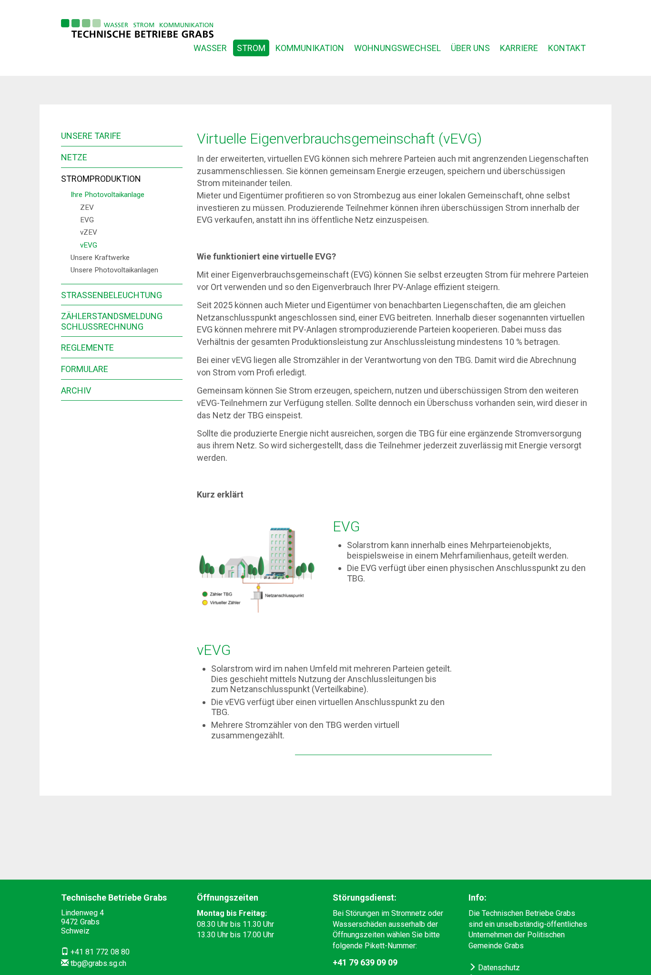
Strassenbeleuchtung (111, 295)
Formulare (84, 369)
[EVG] (257, 573)
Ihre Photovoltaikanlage (107, 194)
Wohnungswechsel (397, 48)
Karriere (519, 48)
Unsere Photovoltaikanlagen (114, 270)
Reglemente (87, 347)
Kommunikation (309, 48)
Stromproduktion (101, 179)
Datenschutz (498, 967)
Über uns (470, 48)
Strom (251, 48)
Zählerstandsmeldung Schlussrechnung (112, 321)
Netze (74, 157)
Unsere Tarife (91, 136)
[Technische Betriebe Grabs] (137, 28)
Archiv (76, 390)
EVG (87, 220)
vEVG (88, 245)
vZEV (88, 232)
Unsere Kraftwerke (100, 257)
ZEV (87, 207)
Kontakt (567, 48)
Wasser (210, 48)
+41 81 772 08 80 (100, 951)
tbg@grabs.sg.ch (98, 963)
